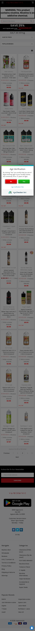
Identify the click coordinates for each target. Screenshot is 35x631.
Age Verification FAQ (17, 187)
